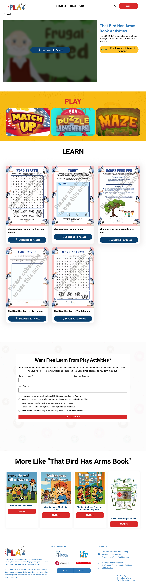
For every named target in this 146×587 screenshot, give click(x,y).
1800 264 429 (107, 568)
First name (25, 376)
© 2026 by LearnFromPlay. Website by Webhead (126, 578)
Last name (81, 376)
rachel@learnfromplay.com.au (113, 563)
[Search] (115, 6)
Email (23, 386)
